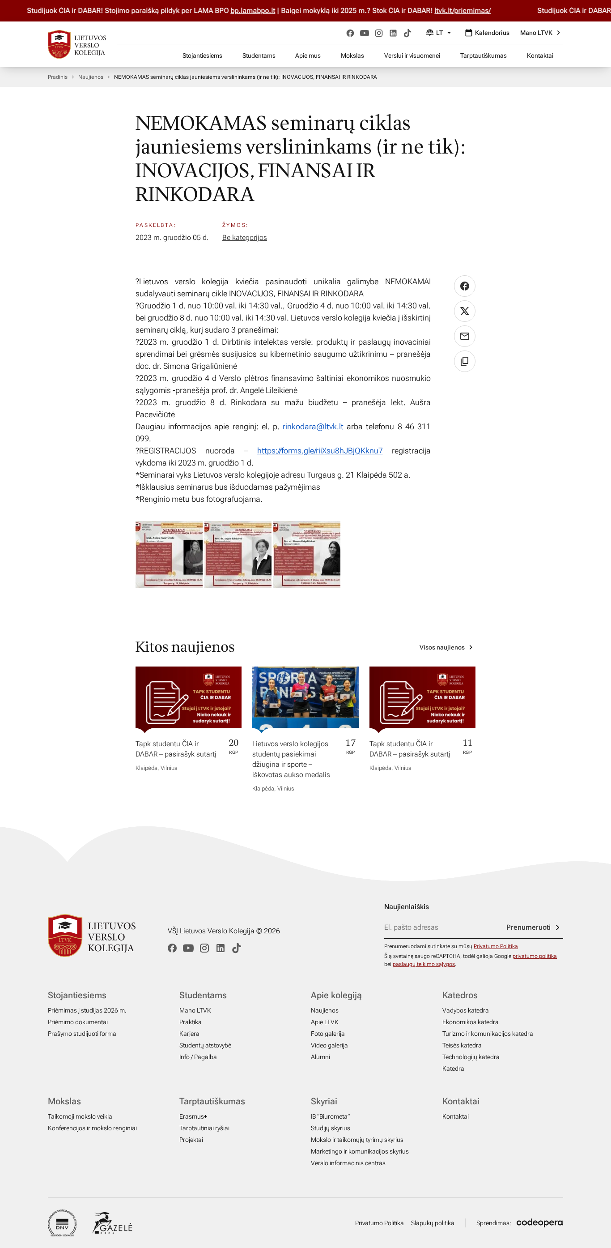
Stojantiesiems (202, 55)
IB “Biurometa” (330, 1116)
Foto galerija (328, 1033)
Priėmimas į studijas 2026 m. (87, 1010)
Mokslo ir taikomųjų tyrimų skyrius (357, 1139)
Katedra (453, 1068)
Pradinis (58, 77)
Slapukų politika (432, 1223)
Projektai (191, 1139)
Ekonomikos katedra (470, 1022)
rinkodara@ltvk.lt (313, 426)
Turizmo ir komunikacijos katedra (487, 1033)
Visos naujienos (442, 647)
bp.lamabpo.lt (235, 10)
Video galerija (329, 1045)
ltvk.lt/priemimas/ (445, 10)
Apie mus (308, 55)
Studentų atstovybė (205, 1045)
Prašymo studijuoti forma (82, 1033)
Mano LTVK (536, 32)
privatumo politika (535, 956)
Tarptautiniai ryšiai (204, 1128)
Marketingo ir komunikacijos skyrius (360, 1151)
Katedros (460, 995)
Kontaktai (540, 55)
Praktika (190, 1022)
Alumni (320, 1056)
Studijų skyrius (330, 1128)
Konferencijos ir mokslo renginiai (92, 1128)
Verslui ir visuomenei (412, 55)
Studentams (259, 55)
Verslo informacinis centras (348, 1163)
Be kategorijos (244, 237)
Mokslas (352, 55)
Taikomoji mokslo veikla (80, 1116)
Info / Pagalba (198, 1056)
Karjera (189, 1033)
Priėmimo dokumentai (78, 1022)
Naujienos (90, 77)
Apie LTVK (325, 1022)
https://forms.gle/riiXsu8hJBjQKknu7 (320, 450)
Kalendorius (492, 32)
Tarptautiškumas (483, 55)
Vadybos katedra (465, 1010)
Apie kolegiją (336, 995)
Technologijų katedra (471, 1056)
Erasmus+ (193, 1116)
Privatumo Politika (496, 946)
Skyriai (324, 1101)
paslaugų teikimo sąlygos (424, 964)
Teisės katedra (462, 1045)
